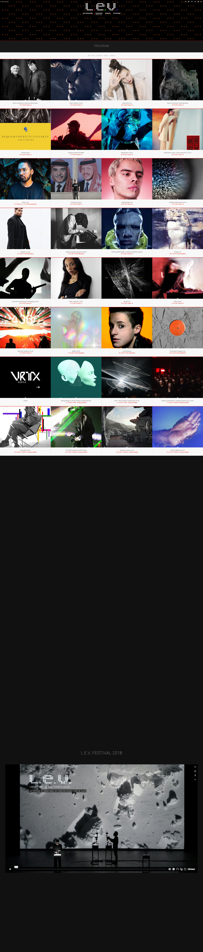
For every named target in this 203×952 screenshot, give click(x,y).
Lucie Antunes (127, 351)
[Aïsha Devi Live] (127, 79)
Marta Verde (177, 301)
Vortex (25, 401)
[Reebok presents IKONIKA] (76, 129)
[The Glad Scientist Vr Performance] (76, 427)
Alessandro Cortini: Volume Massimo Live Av (177, 152)
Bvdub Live (177, 252)
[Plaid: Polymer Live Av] (76, 79)
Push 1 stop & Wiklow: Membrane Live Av (126, 401)
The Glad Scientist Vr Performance (76, 450)
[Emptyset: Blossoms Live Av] (177, 178)
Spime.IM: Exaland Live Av (25, 351)
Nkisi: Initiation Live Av (76, 301)
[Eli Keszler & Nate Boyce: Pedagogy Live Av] (25, 278)
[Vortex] (25, 377)
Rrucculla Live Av (25, 450)
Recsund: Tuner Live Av (127, 450)
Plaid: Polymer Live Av (76, 103)
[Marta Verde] (177, 278)
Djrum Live (25, 202)
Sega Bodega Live (126, 202)
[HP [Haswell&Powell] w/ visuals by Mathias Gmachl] (127, 228)
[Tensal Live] (127, 278)
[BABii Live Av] (76, 327)
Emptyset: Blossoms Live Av (177, 202)
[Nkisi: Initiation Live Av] (76, 278)
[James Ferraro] (25, 129)
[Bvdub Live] (177, 228)
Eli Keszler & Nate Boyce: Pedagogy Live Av (25, 301)
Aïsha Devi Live (127, 103)
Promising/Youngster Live (177, 351)
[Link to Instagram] (191, 1)
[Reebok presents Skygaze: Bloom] (76, 228)
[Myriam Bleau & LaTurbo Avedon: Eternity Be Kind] (76, 377)
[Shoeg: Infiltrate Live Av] (177, 427)
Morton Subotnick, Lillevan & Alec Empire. (25, 103)
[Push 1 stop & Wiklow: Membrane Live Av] (127, 377)
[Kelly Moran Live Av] (127, 129)
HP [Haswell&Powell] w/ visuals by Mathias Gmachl (126, 252)
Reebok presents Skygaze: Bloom (76, 252)
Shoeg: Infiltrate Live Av (178, 450)
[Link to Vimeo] (198, 1)
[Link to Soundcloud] (195, 1)
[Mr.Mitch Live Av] (25, 228)
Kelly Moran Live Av (127, 152)
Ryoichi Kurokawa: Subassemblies (177, 103)
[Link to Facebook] (185, 1)
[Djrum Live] (25, 178)
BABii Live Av (76, 351)
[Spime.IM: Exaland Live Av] (25, 327)
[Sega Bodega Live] (127, 178)
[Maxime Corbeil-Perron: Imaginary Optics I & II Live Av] (177, 377)
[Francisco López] (76, 178)
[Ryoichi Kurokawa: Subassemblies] (177, 79)
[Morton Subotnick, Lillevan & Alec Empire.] (25, 79)
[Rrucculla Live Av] (25, 427)
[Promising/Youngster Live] (177, 327)
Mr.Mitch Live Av (25, 252)
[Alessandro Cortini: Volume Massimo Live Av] (177, 129)
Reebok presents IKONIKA (76, 152)
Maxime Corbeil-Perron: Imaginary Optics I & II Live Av (178, 401)
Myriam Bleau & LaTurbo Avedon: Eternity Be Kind (76, 401)
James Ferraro (25, 152)
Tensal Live (127, 301)
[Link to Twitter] (188, 1)
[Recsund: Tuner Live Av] (127, 427)
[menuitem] (87, 13)
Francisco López (76, 202)
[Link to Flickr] (201, 1)
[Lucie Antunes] (127, 327)
